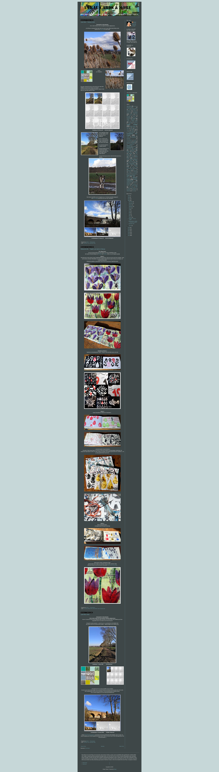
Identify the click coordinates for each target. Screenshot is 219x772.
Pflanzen (135, 165)
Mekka (132, 155)
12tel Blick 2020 (85, 614)
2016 (129, 232)
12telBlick (135, 106)
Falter (131, 128)
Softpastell (128, 173)
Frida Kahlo (132, 131)
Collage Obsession (131, 119)
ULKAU (134, 22)
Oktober (130, 204)
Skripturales (135, 170)
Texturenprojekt (131, 186)
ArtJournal (135, 112)
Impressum (88, 16)
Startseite (82, 16)
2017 (129, 230)
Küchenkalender (130, 147)
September (131, 206)
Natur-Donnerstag (132, 161)
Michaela (100, 253)
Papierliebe (132, 163)
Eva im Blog (95, 198)
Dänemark (135, 122)
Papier (99, 608)
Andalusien (129, 110)
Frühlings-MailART (131, 132)
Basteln (135, 115)
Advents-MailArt (134, 108)
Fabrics (128, 128)
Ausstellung (130, 115)
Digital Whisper (133, 126)
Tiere (136, 186)
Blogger (115, 769)
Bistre (134, 116)
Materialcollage (134, 154)
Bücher (129, 118)
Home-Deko (128, 142)
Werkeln (134, 189)
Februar (130, 217)
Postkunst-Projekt (130, 168)
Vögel (129, 188)
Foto (88, 243)
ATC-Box (131, 114)
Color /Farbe (134, 120)
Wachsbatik (134, 188)
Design (129, 123)
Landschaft (91, 243)
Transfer (136, 187)
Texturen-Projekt (134, 185)
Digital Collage (132, 124)
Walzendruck (129, 189)
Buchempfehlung (135, 117)
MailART (128, 151)
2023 (129, 195)
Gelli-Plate (133, 136)
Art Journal (85, 608)
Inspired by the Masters (131, 143)
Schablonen (132, 169)
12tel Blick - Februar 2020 (88, 22)
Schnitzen (129, 170)
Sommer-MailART (134, 173)
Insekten (133, 142)
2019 (129, 227)
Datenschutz (94, 16)
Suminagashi (134, 184)
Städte (134, 176)
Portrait (131, 166)
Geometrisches (133, 137)
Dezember (131, 201)
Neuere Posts (83, 746)
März (130, 215)
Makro (133, 151)
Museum (128, 159)
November (131, 203)
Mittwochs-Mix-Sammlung (112, 565)
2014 (129, 235)
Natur (94, 243)
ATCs (136, 114)
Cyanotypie (130, 122)
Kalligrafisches (132, 144)
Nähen (131, 160)
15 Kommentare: (92, 741)
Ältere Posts (121, 746)
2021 (129, 198)
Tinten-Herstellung (131, 187)
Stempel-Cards (102, 608)
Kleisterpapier (129, 146)
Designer (134, 123)
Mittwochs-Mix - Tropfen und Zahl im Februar (93, 249)
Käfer (136, 143)
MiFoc (136, 155)
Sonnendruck (129, 174)
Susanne (105, 253)
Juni (130, 211)
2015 (129, 233)
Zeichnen (128, 190)
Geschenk (128, 138)
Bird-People (128, 116)
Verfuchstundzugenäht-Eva (90, 734)
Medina (128, 155)
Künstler (135, 148)
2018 (129, 229)
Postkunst (133, 167)
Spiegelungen (134, 174)
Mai (129, 212)
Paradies (128, 165)
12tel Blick (85, 243)
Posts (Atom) (87, 748)
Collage (133, 118)
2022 (129, 197)
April (130, 214)
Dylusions (128, 127)
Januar (130, 225)
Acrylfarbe (128, 108)
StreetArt (128, 184)
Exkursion (134, 127)
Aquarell (134, 110)
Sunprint (128, 185)
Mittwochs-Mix (90, 608)
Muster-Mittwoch (133, 159)
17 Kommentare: (92, 607)
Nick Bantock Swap (130, 162)
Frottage (136, 131)
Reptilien (135, 168)
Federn (135, 128)
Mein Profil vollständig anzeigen (134, 24)
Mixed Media (95, 608)
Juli (129, 209)
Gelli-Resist (128, 137)
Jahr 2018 (102, 29)
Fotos (127, 131)
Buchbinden (129, 117)
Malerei (136, 152)
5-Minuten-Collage (130, 107)
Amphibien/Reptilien (132, 109)
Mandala (130, 153)
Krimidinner (134, 146)
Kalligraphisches (129, 145)
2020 (129, 200)
